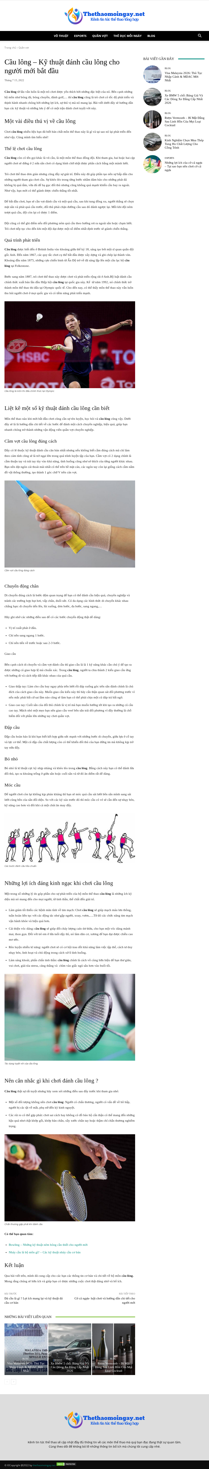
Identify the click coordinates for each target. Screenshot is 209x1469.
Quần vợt (100, 36)
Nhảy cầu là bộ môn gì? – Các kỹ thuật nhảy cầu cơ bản (45, 1252)
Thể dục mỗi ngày (127, 36)
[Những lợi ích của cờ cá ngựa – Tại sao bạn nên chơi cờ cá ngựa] (152, 164)
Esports (80, 36)
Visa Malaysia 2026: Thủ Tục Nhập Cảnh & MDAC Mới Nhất (26, 1367)
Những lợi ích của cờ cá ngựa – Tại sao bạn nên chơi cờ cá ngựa (183, 166)
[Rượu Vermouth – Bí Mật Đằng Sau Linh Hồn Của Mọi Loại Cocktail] (113, 1349)
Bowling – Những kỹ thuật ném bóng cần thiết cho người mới (48, 1244)
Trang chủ (10, 47)
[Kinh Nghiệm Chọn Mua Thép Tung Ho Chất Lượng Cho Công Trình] (152, 142)
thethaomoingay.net (44, 1465)
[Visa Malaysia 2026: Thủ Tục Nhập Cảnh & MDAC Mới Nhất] (26, 1349)
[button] (200, 36)
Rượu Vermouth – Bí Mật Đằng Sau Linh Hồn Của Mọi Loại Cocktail (113, 1367)
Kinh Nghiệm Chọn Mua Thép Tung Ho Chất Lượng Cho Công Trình (184, 144)
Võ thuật (61, 36)
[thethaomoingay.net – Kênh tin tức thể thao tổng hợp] (104, 15)
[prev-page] (7, 1381)
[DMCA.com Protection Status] (66, 1465)
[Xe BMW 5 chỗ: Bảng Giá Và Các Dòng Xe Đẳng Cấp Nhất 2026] (69, 1349)
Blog (151, 36)
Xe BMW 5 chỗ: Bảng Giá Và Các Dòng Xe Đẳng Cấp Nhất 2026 (70, 1367)
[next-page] (13, 1381)
